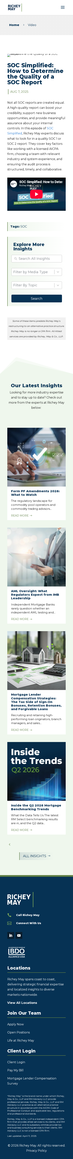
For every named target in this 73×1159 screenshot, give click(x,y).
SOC (23, 226)
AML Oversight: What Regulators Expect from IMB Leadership (35, 594)
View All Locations (22, 1003)
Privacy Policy (36, 1150)
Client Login (16, 1062)
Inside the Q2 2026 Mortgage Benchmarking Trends (36, 807)
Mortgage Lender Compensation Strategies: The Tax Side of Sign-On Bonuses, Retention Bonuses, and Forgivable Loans (36, 702)
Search (36, 299)
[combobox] (33, 285)
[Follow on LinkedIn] (10, 935)
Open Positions (18, 1032)
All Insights (37, 856)
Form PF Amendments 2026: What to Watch (35, 493)
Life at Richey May (20, 1040)
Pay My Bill (15, 1070)
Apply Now (15, 1024)
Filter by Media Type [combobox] (30, 272)
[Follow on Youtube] (19, 935)
